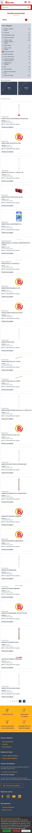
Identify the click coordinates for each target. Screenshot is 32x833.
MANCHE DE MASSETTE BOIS (10, 642)
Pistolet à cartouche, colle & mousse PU (9, 59)
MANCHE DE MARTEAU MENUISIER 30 (12, 541)
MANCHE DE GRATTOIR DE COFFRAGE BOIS (14, 464)
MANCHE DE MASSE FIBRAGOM (10, 588)
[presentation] (2, 2)
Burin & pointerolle (8, 54)
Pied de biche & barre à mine (10, 72)
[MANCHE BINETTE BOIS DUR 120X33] (19, 307)
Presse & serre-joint (9, 37)
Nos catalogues (6, 747)
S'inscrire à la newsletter (13, 785)
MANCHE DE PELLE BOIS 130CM (11, 688)
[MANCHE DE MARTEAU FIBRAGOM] (19, 512)
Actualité (4, 744)
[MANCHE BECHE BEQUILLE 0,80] (19, 282)
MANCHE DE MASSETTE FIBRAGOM (12, 659)
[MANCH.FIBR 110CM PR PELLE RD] (19, 137)
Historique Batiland (7, 741)
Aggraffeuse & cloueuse (7, 63)
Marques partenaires (8, 807)
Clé (5, 66)
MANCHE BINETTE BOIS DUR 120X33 (12, 312)
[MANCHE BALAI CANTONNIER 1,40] (19, 217)
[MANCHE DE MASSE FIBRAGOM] (19, 585)
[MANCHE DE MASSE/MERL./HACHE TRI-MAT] (19, 607)
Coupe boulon (7, 45)
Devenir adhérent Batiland (9, 758)
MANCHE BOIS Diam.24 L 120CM (11, 361)
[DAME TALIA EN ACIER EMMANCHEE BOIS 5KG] (19, 110)
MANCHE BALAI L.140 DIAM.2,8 (10, 263)
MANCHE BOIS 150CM (8, 342)
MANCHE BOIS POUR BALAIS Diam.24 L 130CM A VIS (16, 410)
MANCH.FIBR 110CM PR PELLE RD (11, 143)
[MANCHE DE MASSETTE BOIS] (19, 634)
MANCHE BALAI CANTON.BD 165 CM (12, 197)
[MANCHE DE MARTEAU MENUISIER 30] (19, 535)
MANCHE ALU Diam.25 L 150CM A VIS (12, 172)
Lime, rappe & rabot (9, 56)
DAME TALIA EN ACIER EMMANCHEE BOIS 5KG (15, 118)
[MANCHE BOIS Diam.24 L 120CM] (19, 357)
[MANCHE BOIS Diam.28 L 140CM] (19, 377)
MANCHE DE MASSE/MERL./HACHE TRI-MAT (14, 613)
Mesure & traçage (8, 75)
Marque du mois (7, 810)
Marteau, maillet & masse (8, 29)
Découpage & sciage (9, 35)
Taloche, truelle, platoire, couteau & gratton (8, 41)
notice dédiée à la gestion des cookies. (15, 828)
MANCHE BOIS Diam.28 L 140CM (11, 381)
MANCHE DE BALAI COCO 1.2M (10, 435)
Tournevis (6, 32)
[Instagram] (8, 797)
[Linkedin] (19, 797)
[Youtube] (14, 797)
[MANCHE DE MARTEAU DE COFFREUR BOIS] (19, 485)
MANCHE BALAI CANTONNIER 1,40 (11, 224)
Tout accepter (7, 831)
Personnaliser (26, 831)
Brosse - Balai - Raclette (8, 48)
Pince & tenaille (8, 69)
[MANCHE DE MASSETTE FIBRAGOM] (19, 658)
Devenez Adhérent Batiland (10, 755)
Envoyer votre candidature (9, 772)
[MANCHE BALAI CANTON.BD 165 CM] (19, 191)
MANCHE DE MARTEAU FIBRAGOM (11, 516)
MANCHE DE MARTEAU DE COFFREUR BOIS (14, 493)
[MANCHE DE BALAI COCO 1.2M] (19, 429)
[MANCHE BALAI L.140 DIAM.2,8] (19, 260)
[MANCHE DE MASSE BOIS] (18, 561)
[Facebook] (2, 797)
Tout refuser (16, 831)
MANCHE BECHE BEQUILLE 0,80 (11, 288)
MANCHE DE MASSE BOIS (9, 570)
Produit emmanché (8, 51)
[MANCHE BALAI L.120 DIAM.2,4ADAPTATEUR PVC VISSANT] (19, 240)
